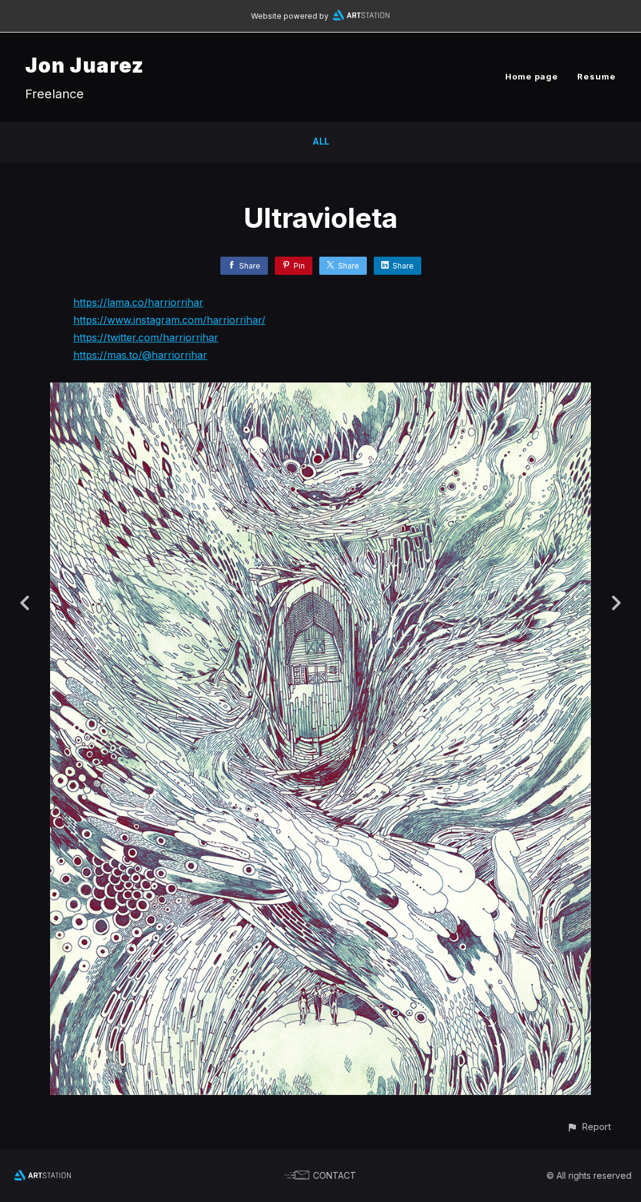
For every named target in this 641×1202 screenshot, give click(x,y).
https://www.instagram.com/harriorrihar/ (169, 320)
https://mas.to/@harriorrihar (140, 355)
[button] (589, 1126)
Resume (596, 76)
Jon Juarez (84, 65)
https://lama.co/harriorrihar (138, 302)
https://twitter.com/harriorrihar (145, 337)
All (320, 141)
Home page (531, 76)
